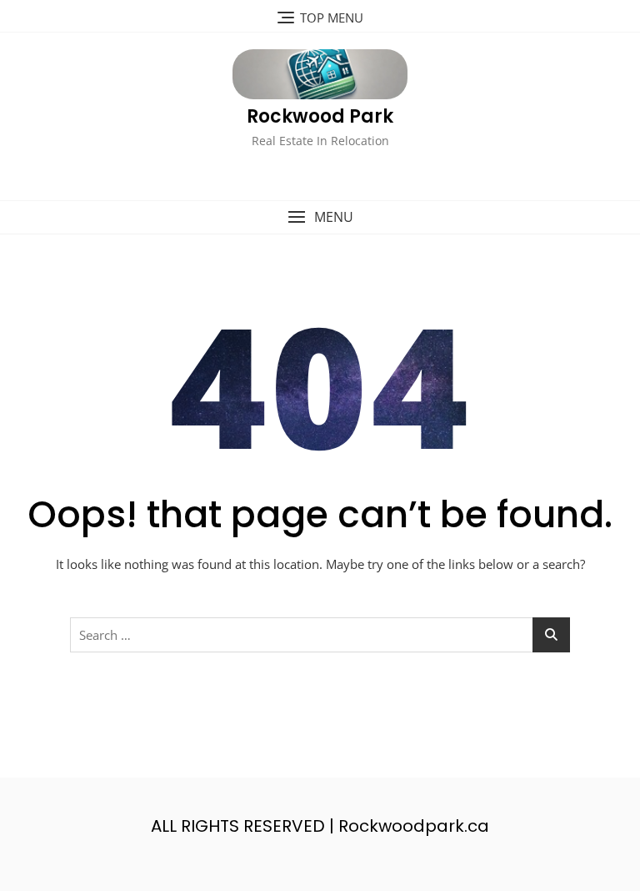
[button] (320, 217)
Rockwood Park (320, 116)
